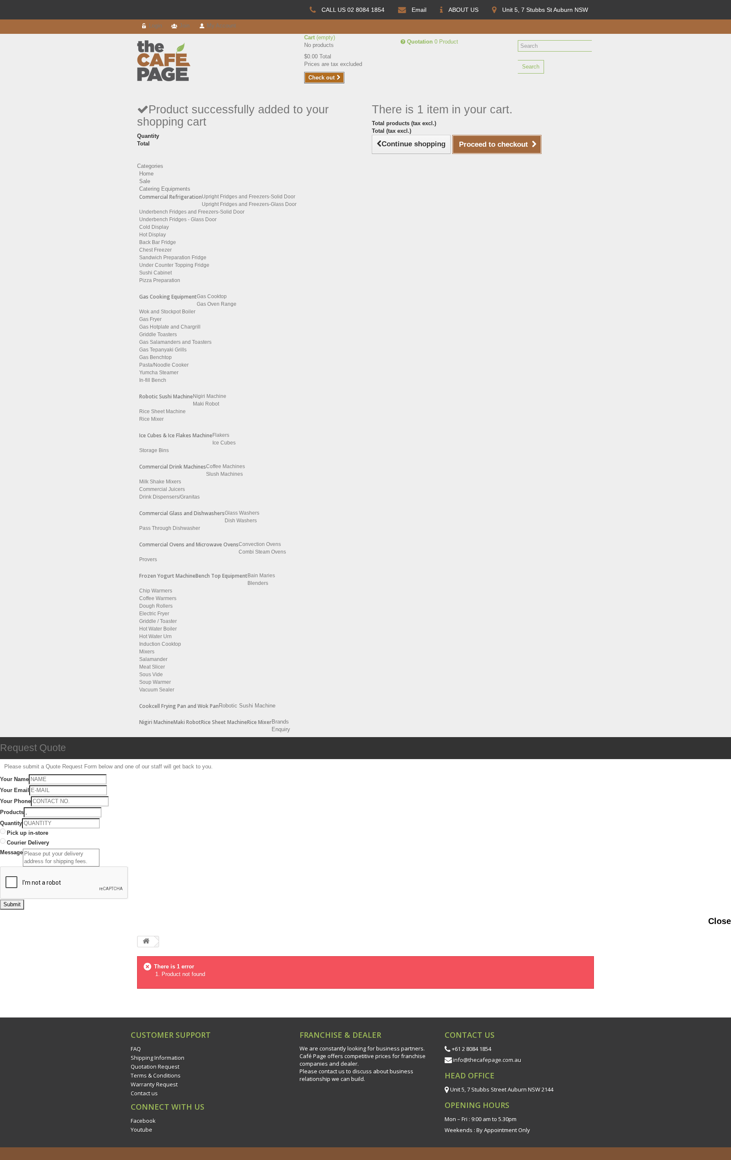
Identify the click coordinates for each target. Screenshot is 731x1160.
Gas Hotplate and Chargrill (170, 327)
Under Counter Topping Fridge (174, 265)
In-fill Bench (152, 380)
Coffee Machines (225, 466)
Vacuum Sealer (156, 690)
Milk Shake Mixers (160, 482)
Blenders (257, 583)
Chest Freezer (155, 250)
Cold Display (154, 227)
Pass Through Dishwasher (169, 528)
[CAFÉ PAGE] (170, 60)
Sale (144, 181)
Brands (280, 721)
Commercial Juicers (162, 489)
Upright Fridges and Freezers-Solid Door (248, 197)
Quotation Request (155, 1066)
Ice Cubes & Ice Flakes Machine (175, 435)
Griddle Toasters (158, 334)
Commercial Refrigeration (170, 196)
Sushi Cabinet (155, 273)
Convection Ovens (260, 544)
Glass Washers (242, 513)
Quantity (11, 823)
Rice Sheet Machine (162, 411)
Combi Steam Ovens (262, 552)
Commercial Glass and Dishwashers (182, 513)
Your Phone (15, 801)
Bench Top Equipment (221, 575)
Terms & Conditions (156, 1075)
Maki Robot (206, 404)
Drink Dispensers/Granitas (169, 497)
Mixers (146, 652)
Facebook (143, 1120)
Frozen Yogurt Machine (167, 575)
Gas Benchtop (155, 357)
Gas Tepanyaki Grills (163, 350)
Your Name (14, 779)
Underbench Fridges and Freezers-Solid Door (192, 212)
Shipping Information (157, 1057)
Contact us (144, 1093)
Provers (148, 559)
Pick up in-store (27, 833)
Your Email (14, 790)
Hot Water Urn (155, 636)
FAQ (136, 1049)
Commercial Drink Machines (172, 466)
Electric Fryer (154, 614)
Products (12, 812)
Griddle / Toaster (158, 621)
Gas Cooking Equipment (168, 296)
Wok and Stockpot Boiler (167, 312)
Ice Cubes (224, 443)
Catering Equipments (164, 189)
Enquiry (281, 729)
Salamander (153, 659)
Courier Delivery (28, 842)
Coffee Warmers (157, 598)
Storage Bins (154, 450)
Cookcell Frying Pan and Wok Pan (179, 706)
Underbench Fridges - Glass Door (178, 219)
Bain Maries (261, 576)
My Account (220, 25)
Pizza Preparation (159, 280)
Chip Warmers (155, 591)
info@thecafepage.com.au (487, 1060)
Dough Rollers (156, 606)
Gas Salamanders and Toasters (175, 342)
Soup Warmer (155, 682)
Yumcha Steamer (159, 373)
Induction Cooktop (160, 644)
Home (146, 173)
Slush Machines (224, 474)
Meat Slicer (152, 667)
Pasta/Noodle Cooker (164, 365)
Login (154, 25)
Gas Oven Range (216, 304)
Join (184, 25)
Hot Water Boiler (158, 629)
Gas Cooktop (212, 296)
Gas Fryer (150, 319)
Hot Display (152, 235)
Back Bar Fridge (157, 242)
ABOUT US (463, 9)
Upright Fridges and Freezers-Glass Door (249, 204)
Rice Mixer (151, 419)
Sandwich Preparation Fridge (172, 258)
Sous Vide (151, 674)
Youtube (141, 1129)
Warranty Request (154, 1084)
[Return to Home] (146, 941)
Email (419, 9)
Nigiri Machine (209, 396)
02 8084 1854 (366, 9)
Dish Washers (241, 521)
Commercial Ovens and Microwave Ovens (189, 544)
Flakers (220, 435)
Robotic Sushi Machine (166, 396)
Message (11, 852)
